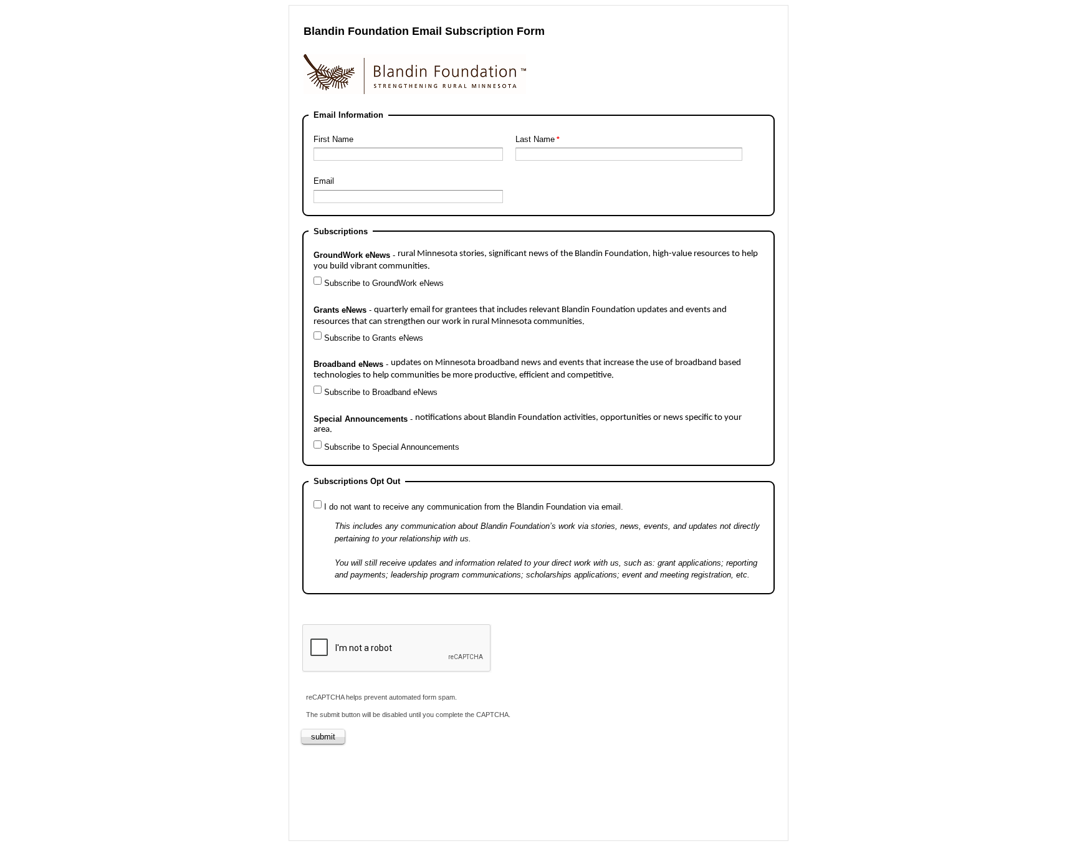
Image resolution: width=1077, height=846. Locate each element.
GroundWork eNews (536, 260)
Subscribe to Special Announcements (391, 447)
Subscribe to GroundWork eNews (384, 283)
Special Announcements (528, 424)
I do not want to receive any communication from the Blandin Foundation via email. (473, 506)
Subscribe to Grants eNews (373, 338)
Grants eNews (520, 316)
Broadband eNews (527, 369)
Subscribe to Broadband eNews (381, 392)
